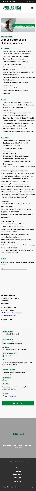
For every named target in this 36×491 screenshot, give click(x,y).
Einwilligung (18, 478)
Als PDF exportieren (10, 396)
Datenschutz (18, 474)
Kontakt (18, 471)
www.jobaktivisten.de (10, 315)
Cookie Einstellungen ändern (11, 487)
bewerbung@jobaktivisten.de (13, 313)
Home (18, 468)
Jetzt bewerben (18, 403)
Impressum (18, 481)
